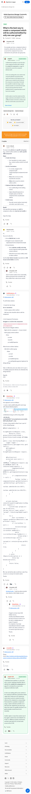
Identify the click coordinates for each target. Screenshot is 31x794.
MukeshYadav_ (10, 396)
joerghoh (10, 58)
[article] (15, 185)
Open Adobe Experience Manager (15, 17)
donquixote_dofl (10, 41)
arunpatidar (9, 648)
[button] (8, 38)
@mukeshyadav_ (10, 591)
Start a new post (13, 135)
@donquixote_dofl (9, 297)
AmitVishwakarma (11, 293)
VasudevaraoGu (10, 229)
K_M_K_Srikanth (10, 146)
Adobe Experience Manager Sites (8, 6)
